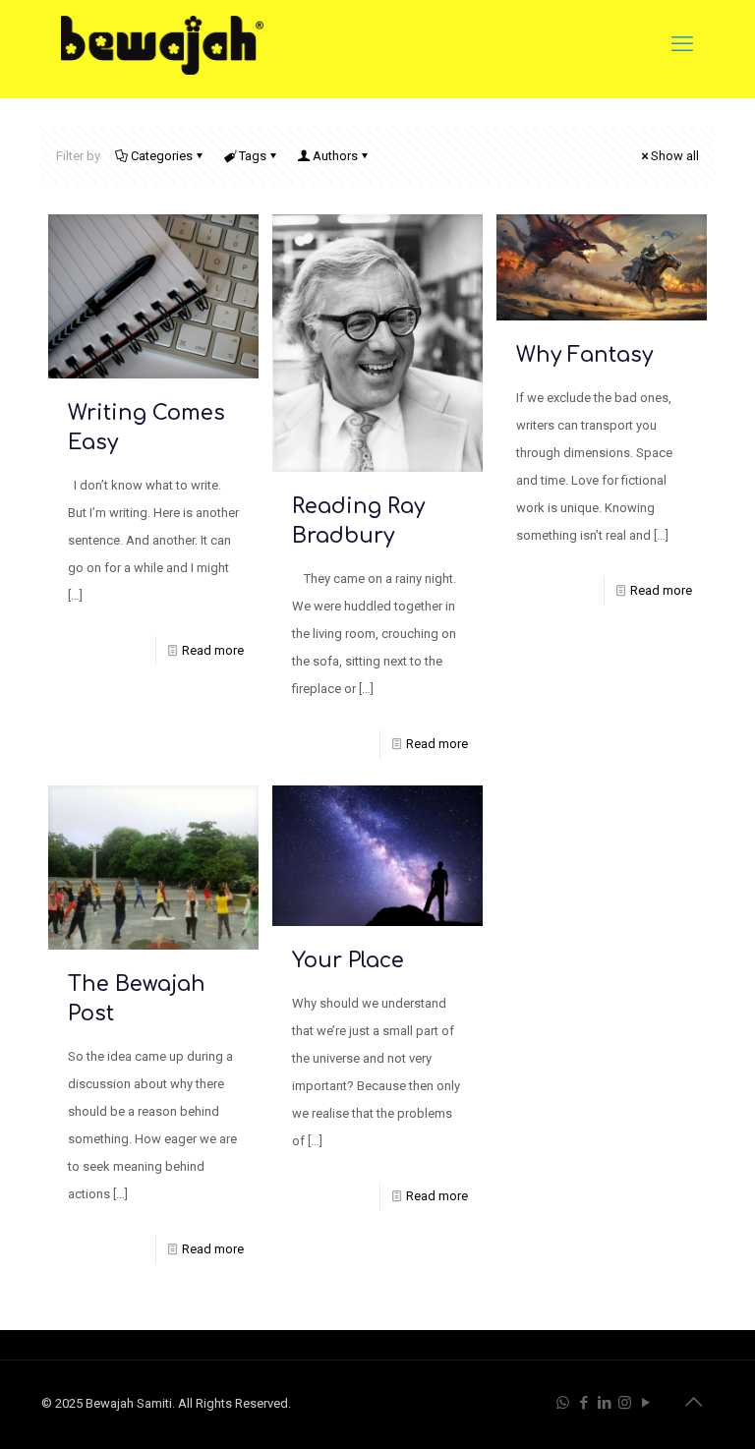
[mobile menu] (682, 44)
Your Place (348, 960)
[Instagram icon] (624, 1403)
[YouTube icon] (645, 1403)
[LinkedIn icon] (604, 1403)
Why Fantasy (584, 355)
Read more (213, 650)
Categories (162, 155)
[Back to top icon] (693, 1401)
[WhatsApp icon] (562, 1403)
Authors (335, 155)
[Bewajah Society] (162, 44)
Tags (252, 155)
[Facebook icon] (583, 1403)
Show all (675, 155)
